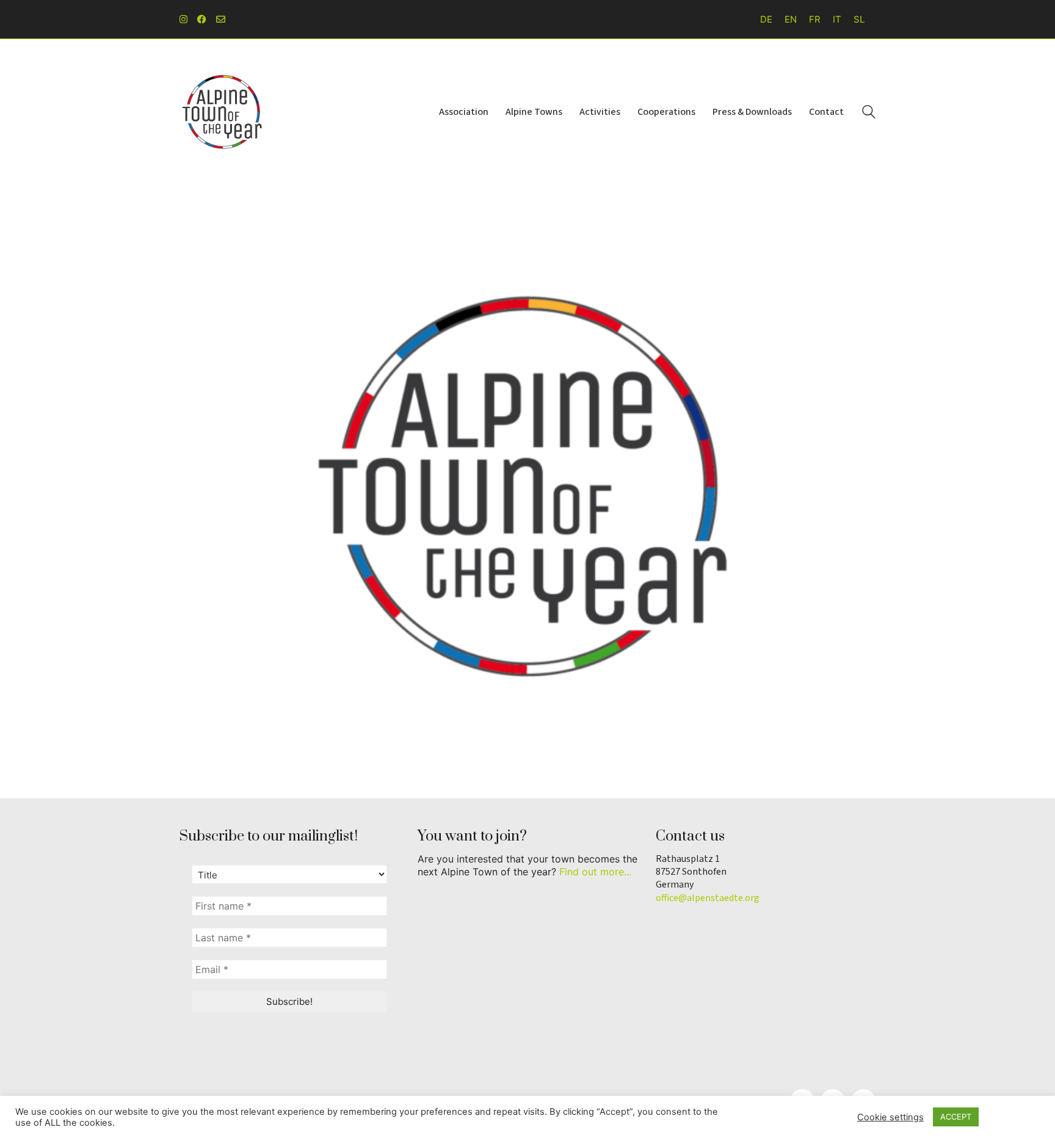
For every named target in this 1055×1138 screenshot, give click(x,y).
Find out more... (595, 872)
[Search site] (869, 113)
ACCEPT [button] (955, 1117)
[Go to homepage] (222, 112)
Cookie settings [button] (890, 1117)
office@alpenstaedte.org (708, 898)
